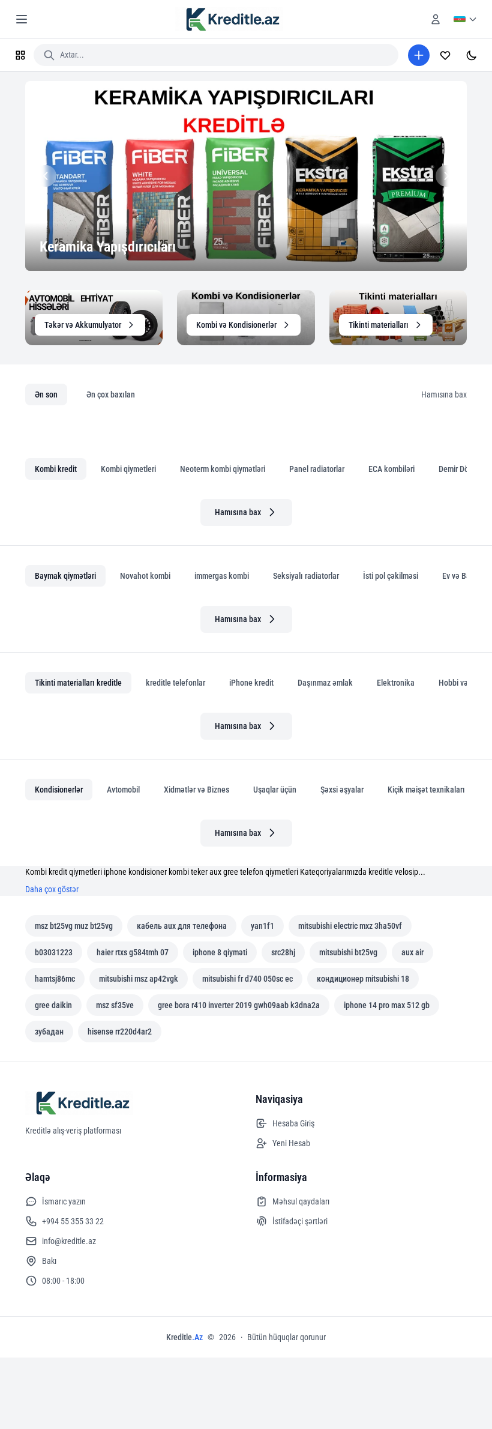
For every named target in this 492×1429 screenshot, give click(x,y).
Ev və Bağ (458, 576)
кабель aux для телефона (182, 926)
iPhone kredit (251, 682)
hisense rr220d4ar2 (120, 1031)
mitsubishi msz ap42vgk (138, 978)
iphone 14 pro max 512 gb (387, 1005)
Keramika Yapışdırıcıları (108, 246)
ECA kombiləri (391, 469)
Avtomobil (123, 789)
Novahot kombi (145, 576)
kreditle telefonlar (175, 682)
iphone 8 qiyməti (220, 952)
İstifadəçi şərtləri (300, 1221)
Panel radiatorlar (316, 469)
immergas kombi (221, 576)
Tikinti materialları (379, 325)
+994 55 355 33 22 (73, 1221)
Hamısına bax (444, 394)
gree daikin (53, 1005)
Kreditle (184, 1337)
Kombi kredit (56, 469)
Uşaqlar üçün (274, 789)
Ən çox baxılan (110, 394)
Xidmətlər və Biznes (196, 789)
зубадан (49, 1031)
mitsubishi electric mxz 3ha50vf (350, 926)
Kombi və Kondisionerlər (236, 325)
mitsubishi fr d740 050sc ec (247, 978)
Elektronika (396, 682)
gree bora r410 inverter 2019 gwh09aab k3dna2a (239, 1005)
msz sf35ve (115, 1005)
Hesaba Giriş (293, 1123)
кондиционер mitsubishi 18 (363, 978)
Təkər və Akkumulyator (82, 325)
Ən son (46, 394)
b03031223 (54, 952)
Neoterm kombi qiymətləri (222, 469)
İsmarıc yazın (64, 1201)
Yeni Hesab (291, 1143)
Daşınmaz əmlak (325, 682)
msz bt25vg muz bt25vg (74, 926)
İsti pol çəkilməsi (390, 576)
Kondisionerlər (59, 789)
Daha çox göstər (52, 889)
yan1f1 (262, 926)
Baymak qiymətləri (65, 576)
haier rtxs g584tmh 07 (133, 952)
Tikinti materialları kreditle (78, 682)
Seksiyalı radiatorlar (306, 576)
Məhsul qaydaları (300, 1201)
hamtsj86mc (55, 978)
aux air (412, 952)
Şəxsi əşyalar (342, 789)
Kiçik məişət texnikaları (426, 789)
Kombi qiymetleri (128, 469)
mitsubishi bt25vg (348, 952)
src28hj (283, 952)
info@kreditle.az (69, 1241)
